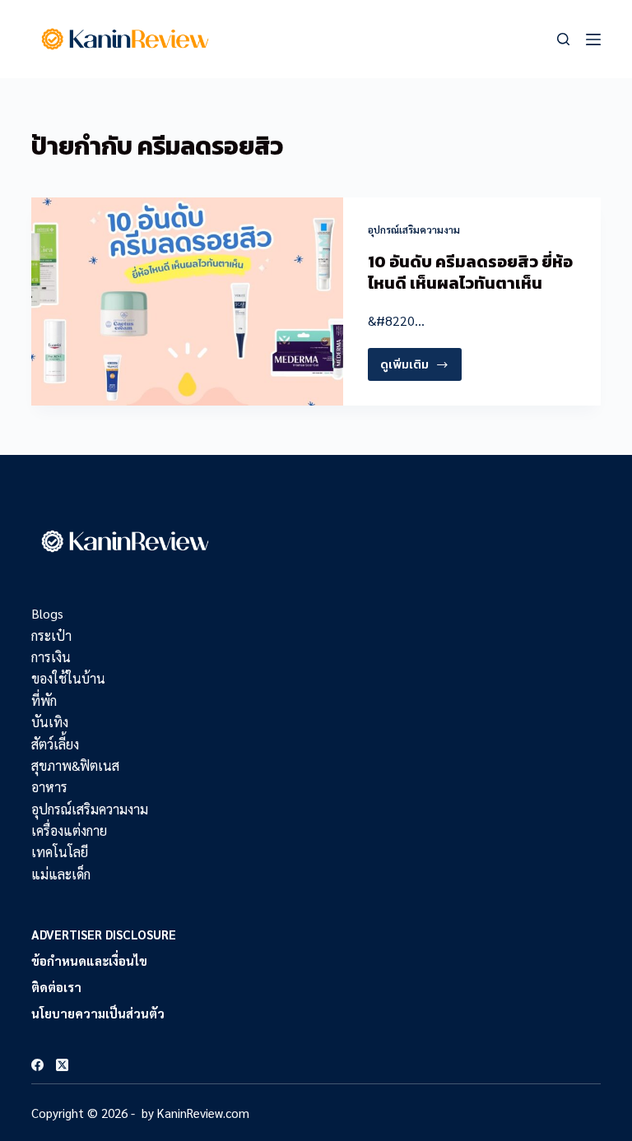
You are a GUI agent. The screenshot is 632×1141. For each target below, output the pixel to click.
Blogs (47, 613)
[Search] (563, 39)
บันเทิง (49, 722)
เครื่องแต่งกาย (69, 830)
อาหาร (49, 786)
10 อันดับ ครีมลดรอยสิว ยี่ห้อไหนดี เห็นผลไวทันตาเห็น (470, 272)
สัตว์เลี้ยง (55, 744)
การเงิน (51, 657)
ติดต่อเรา (56, 987)
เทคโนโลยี (59, 851)
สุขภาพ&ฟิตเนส (75, 765)
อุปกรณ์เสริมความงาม (414, 229)
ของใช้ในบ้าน (68, 678)
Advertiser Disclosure (103, 934)
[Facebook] (37, 1065)
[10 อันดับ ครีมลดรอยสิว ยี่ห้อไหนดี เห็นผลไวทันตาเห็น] (187, 301)
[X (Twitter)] (62, 1065)
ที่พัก (44, 700)
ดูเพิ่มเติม (413, 368)
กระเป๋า (51, 635)
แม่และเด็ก (61, 874)
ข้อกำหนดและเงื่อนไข (89, 960)
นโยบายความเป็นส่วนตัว (98, 1013)
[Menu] (593, 39)
